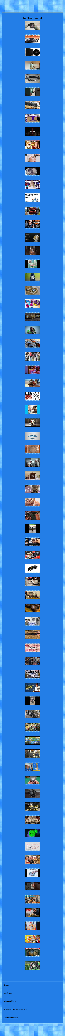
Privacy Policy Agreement (15, 1009)
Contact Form (10, 1001)
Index (6, 985)
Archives (8, 993)
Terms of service (11, 1017)
